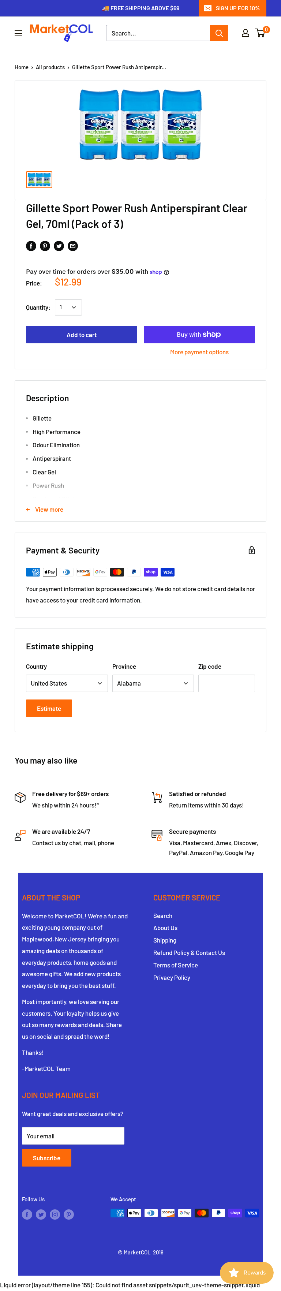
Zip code (209, 666)
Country (36, 666)
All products (50, 67)
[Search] (219, 33)
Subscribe (46, 1157)
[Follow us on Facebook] (27, 1214)
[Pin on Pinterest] (45, 245)
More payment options (199, 351)
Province (124, 666)
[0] (260, 33)
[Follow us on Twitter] (41, 1214)
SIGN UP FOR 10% (238, 7)
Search (162, 915)
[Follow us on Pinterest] (69, 1214)
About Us (165, 927)
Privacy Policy (171, 977)
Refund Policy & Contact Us (189, 952)
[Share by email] (73, 245)
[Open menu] (18, 33)
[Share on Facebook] (31, 245)
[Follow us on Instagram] (55, 1214)
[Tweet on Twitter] (59, 245)
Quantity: (38, 307)
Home (22, 67)
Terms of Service (175, 965)
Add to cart (82, 334)
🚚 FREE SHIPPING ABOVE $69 (140, 7)
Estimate (49, 708)
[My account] (245, 33)
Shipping (164, 940)
